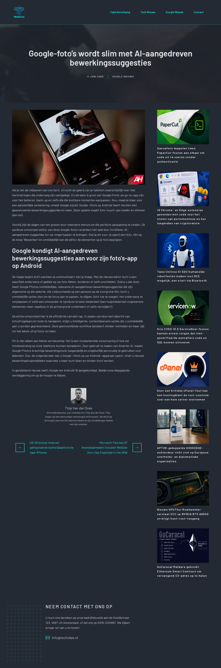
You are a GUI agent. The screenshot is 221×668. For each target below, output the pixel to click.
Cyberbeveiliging (120, 12)
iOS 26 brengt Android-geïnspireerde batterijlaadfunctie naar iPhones (51, 447)
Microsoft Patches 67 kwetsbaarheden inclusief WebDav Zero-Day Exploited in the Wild (104, 447)
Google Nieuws (174, 12)
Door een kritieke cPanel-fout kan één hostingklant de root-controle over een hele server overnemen (183, 395)
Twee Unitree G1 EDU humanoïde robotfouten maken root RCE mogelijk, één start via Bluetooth (182, 276)
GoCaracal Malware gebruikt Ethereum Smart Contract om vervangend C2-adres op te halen (182, 571)
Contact (199, 12)
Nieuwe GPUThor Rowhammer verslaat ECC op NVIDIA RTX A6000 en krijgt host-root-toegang (183, 514)
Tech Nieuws (148, 12)
